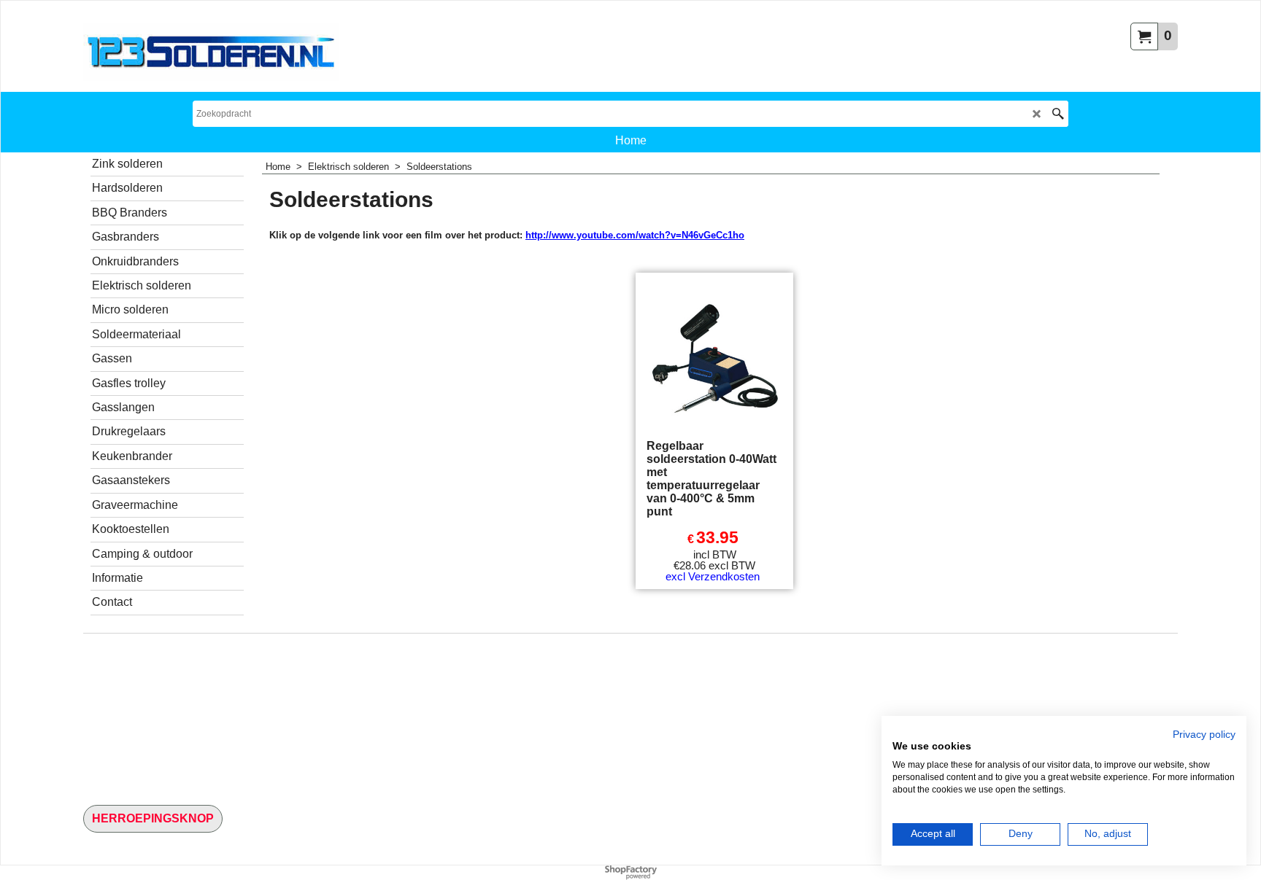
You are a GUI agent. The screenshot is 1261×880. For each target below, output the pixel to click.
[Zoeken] (1057, 114)
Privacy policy (1204, 734)
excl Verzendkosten (713, 576)
